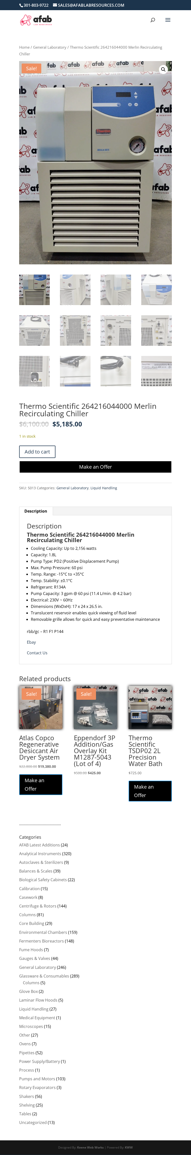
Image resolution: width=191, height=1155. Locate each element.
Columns (27, 914)
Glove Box (28, 991)
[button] (163, 69)
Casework (28, 897)
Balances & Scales (35, 871)
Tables (25, 1114)
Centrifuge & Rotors (37, 906)
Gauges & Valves (34, 958)
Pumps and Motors (37, 1079)
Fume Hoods (31, 949)
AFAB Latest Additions (39, 845)
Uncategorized (33, 1122)
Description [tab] (35, 511)
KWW (129, 1147)
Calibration (29, 888)
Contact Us (37, 653)
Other (24, 1035)
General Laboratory (49, 47)
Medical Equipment (37, 1017)
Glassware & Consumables (44, 976)
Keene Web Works (90, 1147)
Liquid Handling (104, 488)
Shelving (27, 1105)
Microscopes (31, 1026)
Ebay (31, 642)
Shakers (26, 1096)
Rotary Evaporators (37, 1087)
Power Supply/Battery (39, 1061)
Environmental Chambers (43, 932)
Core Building (31, 923)
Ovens (25, 1044)
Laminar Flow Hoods (38, 1000)
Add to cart (37, 451)
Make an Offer (95, 466)
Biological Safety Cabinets (43, 879)
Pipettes (27, 1052)
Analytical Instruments (40, 853)
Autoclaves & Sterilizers (41, 862)
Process (26, 1070)
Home (24, 47)
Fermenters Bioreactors (41, 941)
